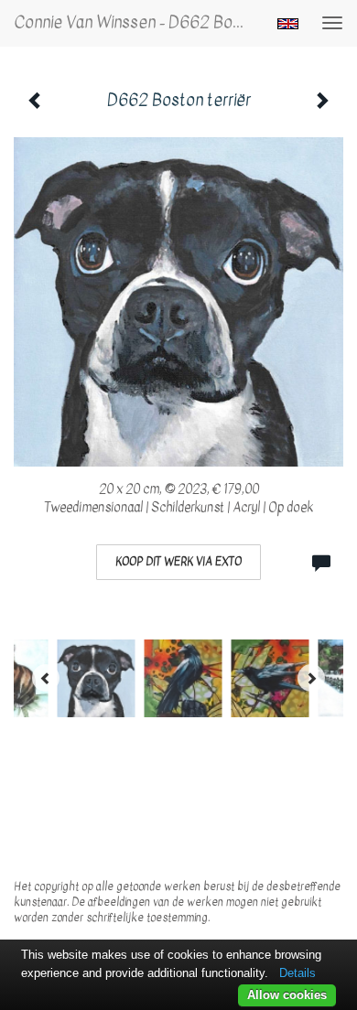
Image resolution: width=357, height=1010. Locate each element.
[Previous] (46, 678)
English (287, 23)
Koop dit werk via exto (178, 561)
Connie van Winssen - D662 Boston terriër (136, 22)
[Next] (311, 678)
